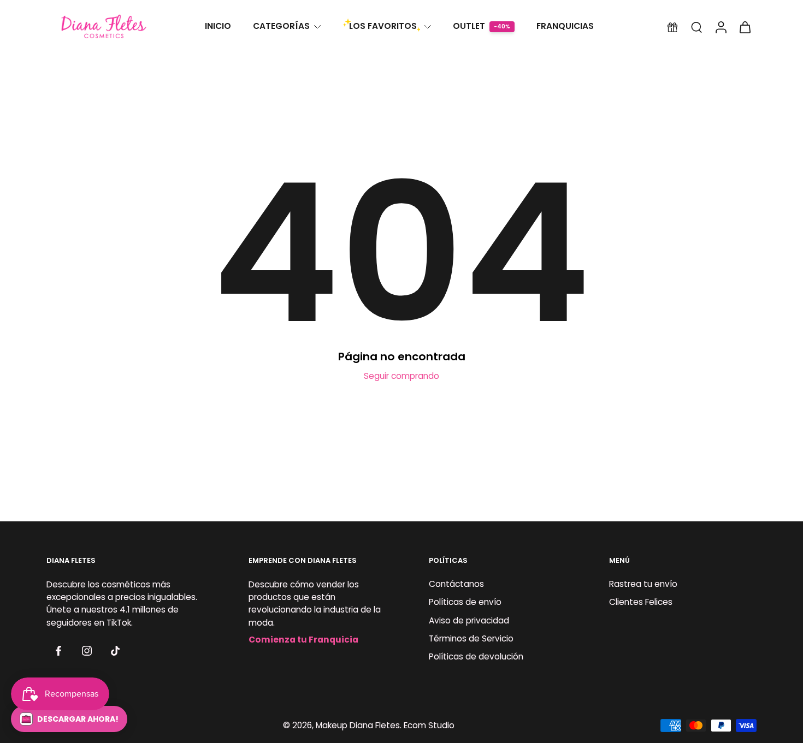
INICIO (218, 26)
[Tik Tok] (115, 651)
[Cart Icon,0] (745, 26)
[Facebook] (58, 651)
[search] (696, 27)
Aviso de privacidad (469, 620)
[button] (69, 719)
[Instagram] (87, 651)
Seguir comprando (401, 376)
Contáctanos (456, 584)
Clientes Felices (640, 602)
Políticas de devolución (476, 656)
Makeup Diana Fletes (358, 726)
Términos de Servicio (471, 638)
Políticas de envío (465, 602)
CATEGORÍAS (281, 26)
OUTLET (469, 26)
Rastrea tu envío (643, 584)
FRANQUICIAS (565, 26)
